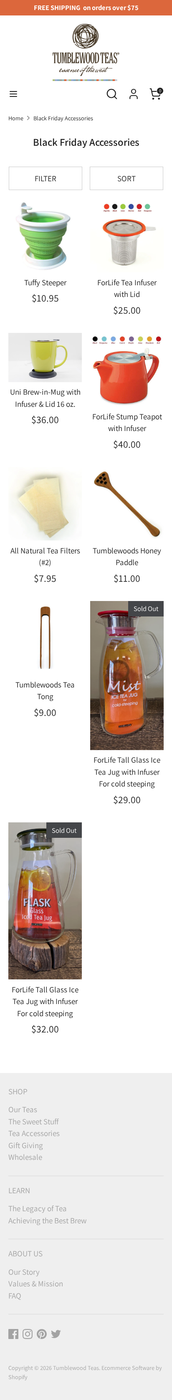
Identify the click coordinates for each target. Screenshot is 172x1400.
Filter (45, 178)
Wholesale (25, 1157)
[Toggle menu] (13, 94)
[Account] (133, 91)
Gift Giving (25, 1145)
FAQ (14, 1296)
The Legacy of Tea (37, 1208)
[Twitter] (56, 1334)
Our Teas (22, 1109)
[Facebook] (13, 1334)
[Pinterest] (42, 1334)
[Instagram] (28, 1334)
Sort (126, 178)
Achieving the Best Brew (47, 1220)
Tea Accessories (34, 1133)
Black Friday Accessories (63, 118)
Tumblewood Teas (76, 1368)
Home (15, 118)
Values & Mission (35, 1283)
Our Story (24, 1272)
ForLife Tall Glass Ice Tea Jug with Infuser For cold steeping (127, 772)
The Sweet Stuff (33, 1121)
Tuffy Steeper (45, 282)
